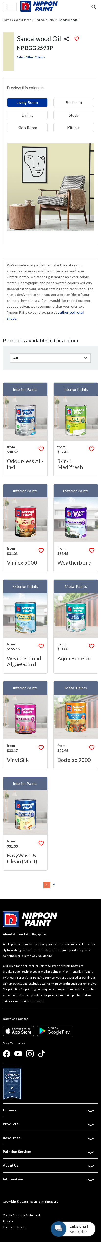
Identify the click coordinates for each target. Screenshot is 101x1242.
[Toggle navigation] (10, 7)
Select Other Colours (31, 57)
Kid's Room (27, 127)
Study (74, 115)
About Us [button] (11, 1165)
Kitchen (73, 127)
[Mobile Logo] (39, 5)
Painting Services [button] (17, 1151)
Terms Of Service (14, 1227)
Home (7, 20)
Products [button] (11, 1124)
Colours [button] (9, 1110)
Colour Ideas (22, 20)
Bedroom (74, 102)
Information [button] (13, 1179)
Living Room (27, 102)
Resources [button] (11, 1138)
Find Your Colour (45, 20)
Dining (27, 115)
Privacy (8, 1221)
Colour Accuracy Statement (21, 1215)
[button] (94, 6)
